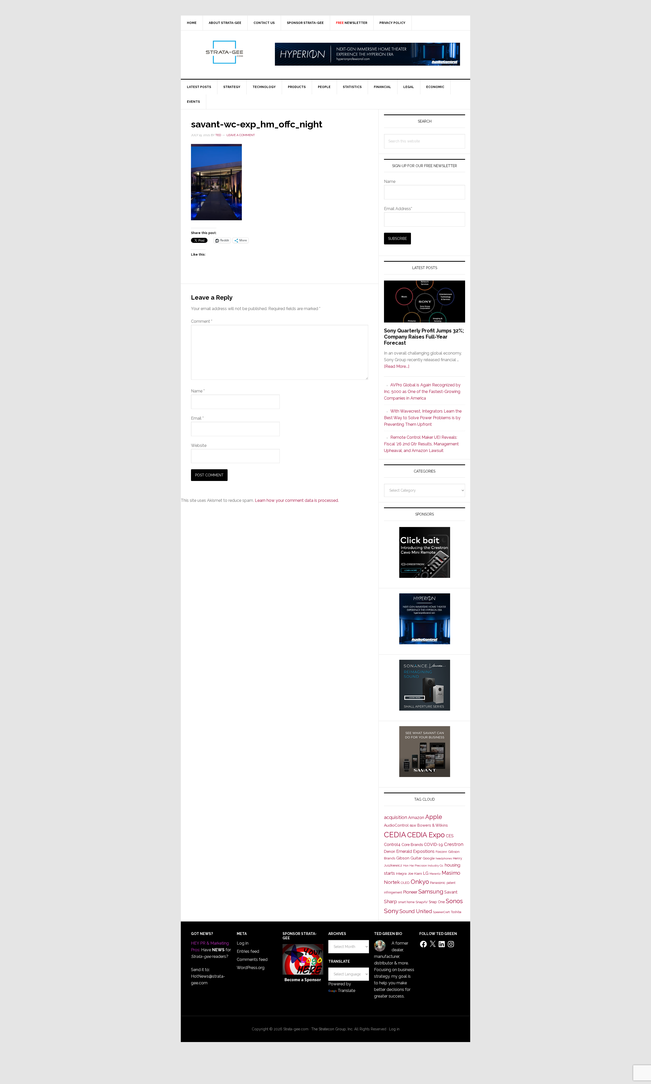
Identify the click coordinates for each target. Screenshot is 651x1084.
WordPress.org (250, 967)
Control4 (392, 844)
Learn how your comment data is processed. (297, 500)
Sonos (454, 901)
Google (429, 858)
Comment (201, 321)
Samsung (430, 891)
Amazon (416, 817)
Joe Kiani (415, 873)
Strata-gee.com (224, 52)
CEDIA (395, 834)
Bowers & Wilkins (432, 825)
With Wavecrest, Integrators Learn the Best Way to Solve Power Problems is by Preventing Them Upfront (423, 418)
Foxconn (441, 852)
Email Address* (398, 208)
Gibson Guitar (409, 858)
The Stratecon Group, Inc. (332, 1029)
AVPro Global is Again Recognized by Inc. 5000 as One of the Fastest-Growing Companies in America (422, 392)
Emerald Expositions (415, 851)
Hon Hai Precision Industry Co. (423, 865)
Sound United (416, 911)
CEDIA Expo (426, 835)
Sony (391, 911)
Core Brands (412, 844)
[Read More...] (396, 366)
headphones (444, 858)
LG (425, 873)
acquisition (395, 817)
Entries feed (248, 951)
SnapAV (422, 902)
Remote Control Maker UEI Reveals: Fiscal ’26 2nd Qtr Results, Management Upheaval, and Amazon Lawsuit (421, 444)
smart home (406, 902)
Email (197, 418)
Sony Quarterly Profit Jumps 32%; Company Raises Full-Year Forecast (424, 337)
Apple (433, 817)
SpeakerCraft (441, 912)
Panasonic (438, 883)
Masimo (451, 873)
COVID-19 (433, 844)
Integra (401, 873)
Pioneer (410, 892)
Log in (242, 943)
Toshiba (456, 912)
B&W (413, 825)
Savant (450, 892)
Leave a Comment (241, 135)
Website (198, 445)
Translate (346, 990)
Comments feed (252, 959)
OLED (405, 883)
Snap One (437, 902)
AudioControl (396, 825)
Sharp (390, 901)
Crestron (453, 844)
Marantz (435, 873)
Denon (389, 851)
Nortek (392, 882)
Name (198, 391)
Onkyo (420, 881)
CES (450, 835)
